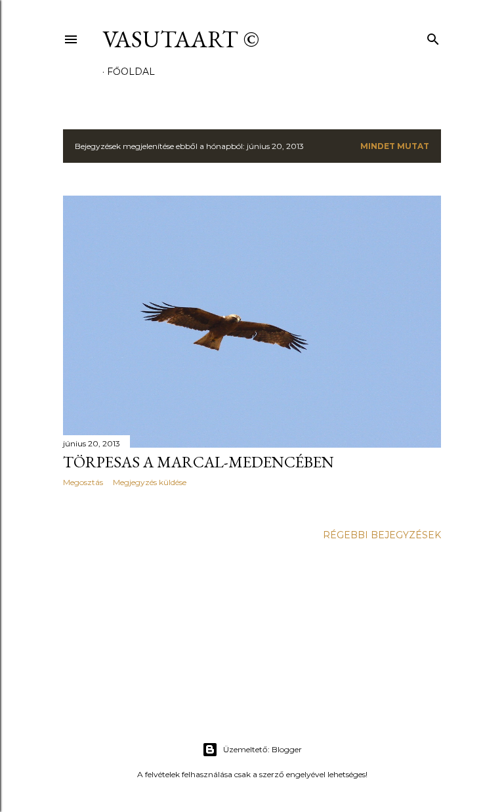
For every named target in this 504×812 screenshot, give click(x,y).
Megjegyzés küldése (149, 482)
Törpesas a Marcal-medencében (198, 462)
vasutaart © (180, 39)
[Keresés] (433, 36)
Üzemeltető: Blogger (262, 749)
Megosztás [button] (83, 482)
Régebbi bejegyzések (382, 535)
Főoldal (131, 71)
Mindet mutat (394, 146)
